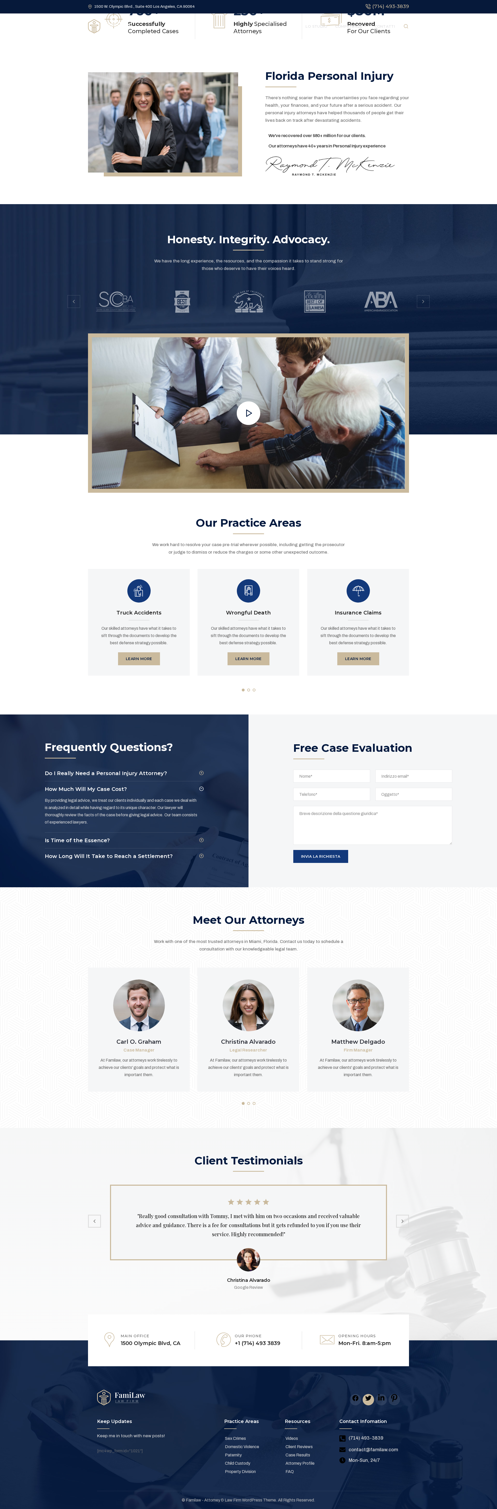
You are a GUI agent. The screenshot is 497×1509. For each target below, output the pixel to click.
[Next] (423, 301)
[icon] (355, 1399)
